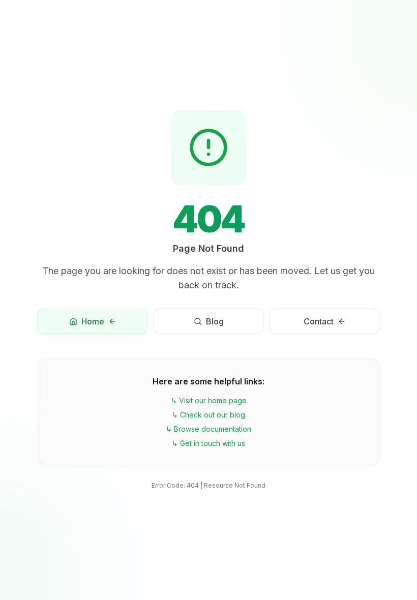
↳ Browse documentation (208, 429)
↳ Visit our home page (209, 400)
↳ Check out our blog (208, 414)
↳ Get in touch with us (208, 443)
